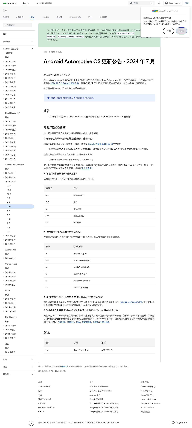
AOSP (46, 52)
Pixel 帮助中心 (146, 391)
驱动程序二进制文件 (46, 407)
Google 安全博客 (96, 399)
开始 (181, 31)
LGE (78, 322)
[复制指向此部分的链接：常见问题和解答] (68, 127)
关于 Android (43, 422)
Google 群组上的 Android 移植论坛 (103, 412)
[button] (15, 41)
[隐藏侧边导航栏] (31, 423)
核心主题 (45, 17)
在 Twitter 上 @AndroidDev (100, 391)
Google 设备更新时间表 (99, 144)
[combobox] (141, 3)
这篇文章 (85, 168)
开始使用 (20, 17)
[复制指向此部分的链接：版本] (52, 333)
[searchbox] (17, 25)
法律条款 (61, 422)
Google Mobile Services (150, 403)
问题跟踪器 (145, 412)
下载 (40, 395)
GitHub (41, 412)
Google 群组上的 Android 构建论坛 (103, 407)
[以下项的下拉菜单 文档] (29, 3)
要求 (40, 391)
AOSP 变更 (52, 40)
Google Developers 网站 (131, 302)
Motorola (86, 322)
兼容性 (59, 17)
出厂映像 (42, 403)
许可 (70, 422)
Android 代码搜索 (44, 3)
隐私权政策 (78, 422)
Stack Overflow (147, 407)
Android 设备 (75, 17)
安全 (33, 17)
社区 (54, 422)
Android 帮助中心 (148, 386)
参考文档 (103, 17)
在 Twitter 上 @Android (98, 386)
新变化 (6, 17)
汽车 (90, 17)
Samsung (104, 322)
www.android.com (148, 399)
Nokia (95, 322)
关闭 (168, 31)
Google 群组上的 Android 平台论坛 (103, 403)
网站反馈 (89, 422)
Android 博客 (94, 395)
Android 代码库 (44, 386)
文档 (24, 3)
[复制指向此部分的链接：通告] (52, 111)
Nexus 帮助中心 (147, 395)
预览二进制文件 (44, 399)
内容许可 (63, 366)
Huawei (70, 322)
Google (61, 322)
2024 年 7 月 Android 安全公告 (64, 83)
